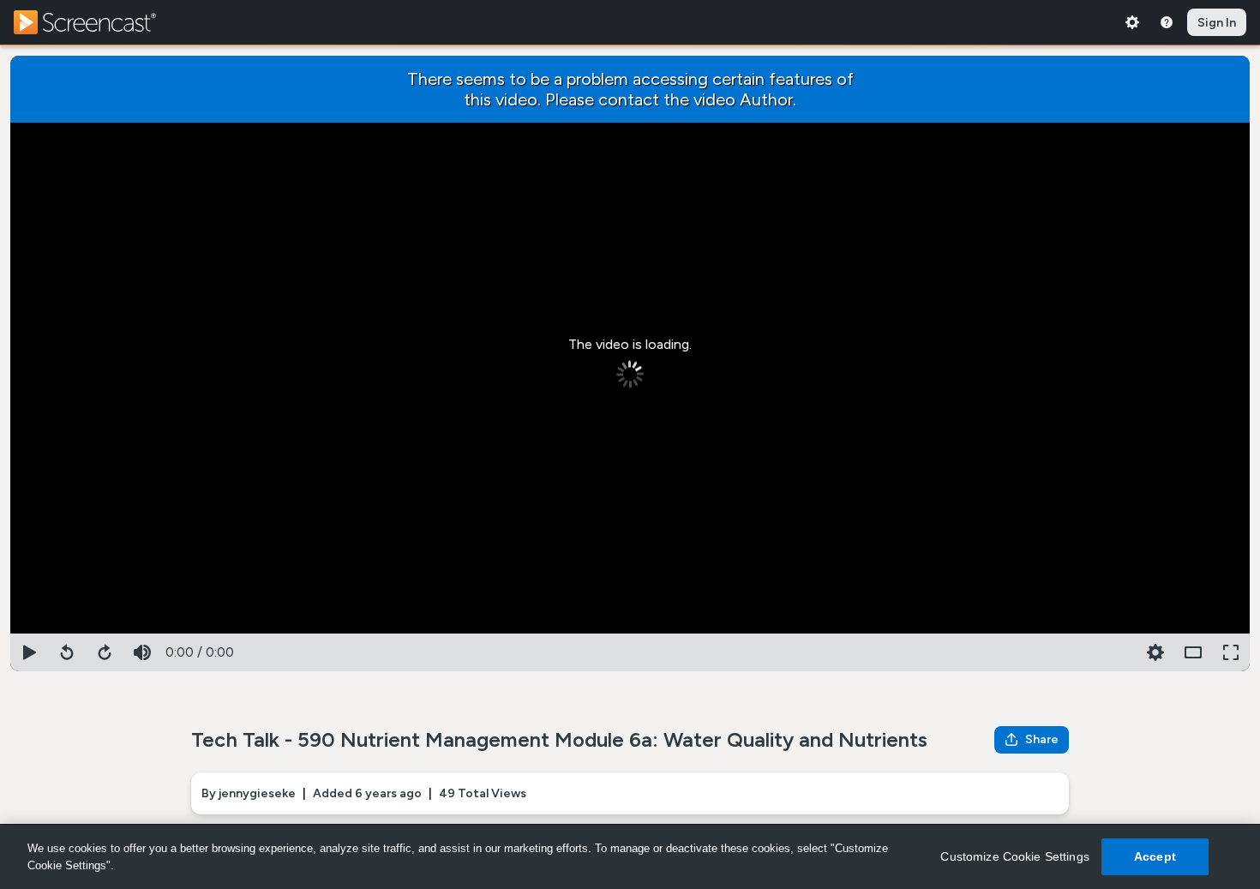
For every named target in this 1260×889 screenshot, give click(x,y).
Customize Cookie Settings (1014, 856)
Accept (1155, 856)
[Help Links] (1166, 22)
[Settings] (1132, 22)
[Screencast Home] (96, 22)
